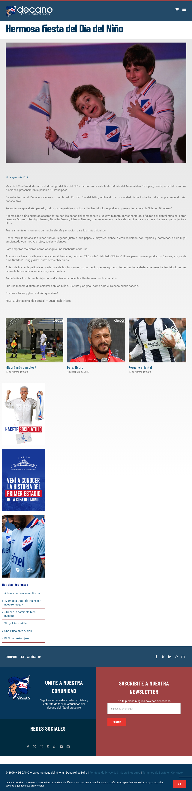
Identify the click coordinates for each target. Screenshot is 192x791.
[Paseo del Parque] (23, 450)
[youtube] (61, 746)
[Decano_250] (23, 516)
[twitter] (34, 746)
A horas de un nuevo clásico (22, 593)
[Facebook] (156, 656)
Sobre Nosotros (130, 772)
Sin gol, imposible (15, 623)
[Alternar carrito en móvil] (177, 9)
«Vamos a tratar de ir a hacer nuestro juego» (22, 602)
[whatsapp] (48, 746)
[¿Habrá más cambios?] (34, 340)
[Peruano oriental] (157, 340)
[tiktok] (54, 746)
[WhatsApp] (176, 656)
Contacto (177, 772)
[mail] (68, 746)
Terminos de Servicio (155, 772)
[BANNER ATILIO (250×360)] (23, 384)
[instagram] (41, 746)
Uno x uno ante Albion (18, 631)
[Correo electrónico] (183, 656)
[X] (163, 656)
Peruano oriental (140, 367)
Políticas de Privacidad (103, 772)
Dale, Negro (75, 367)
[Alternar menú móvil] (184, 9)
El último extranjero (16, 638)
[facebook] (27, 746)
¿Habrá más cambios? (21, 367)
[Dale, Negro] (96, 340)
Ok (179, 784)
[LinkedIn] (169, 656)
